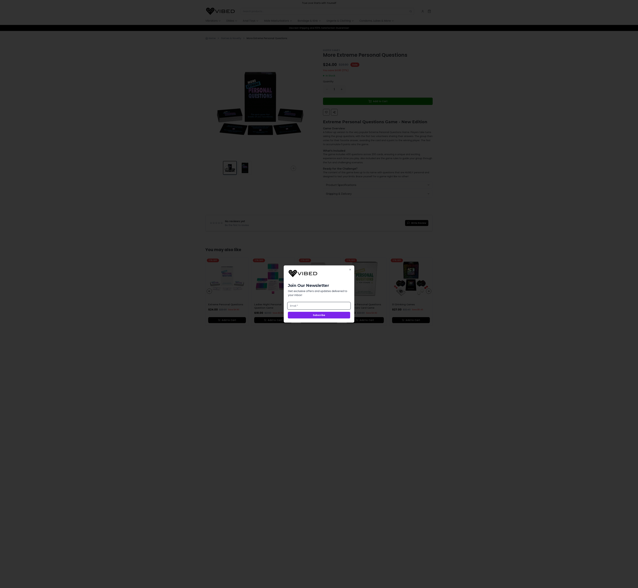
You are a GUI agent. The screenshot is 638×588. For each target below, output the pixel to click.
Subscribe (319, 315)
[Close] (350, 269)
